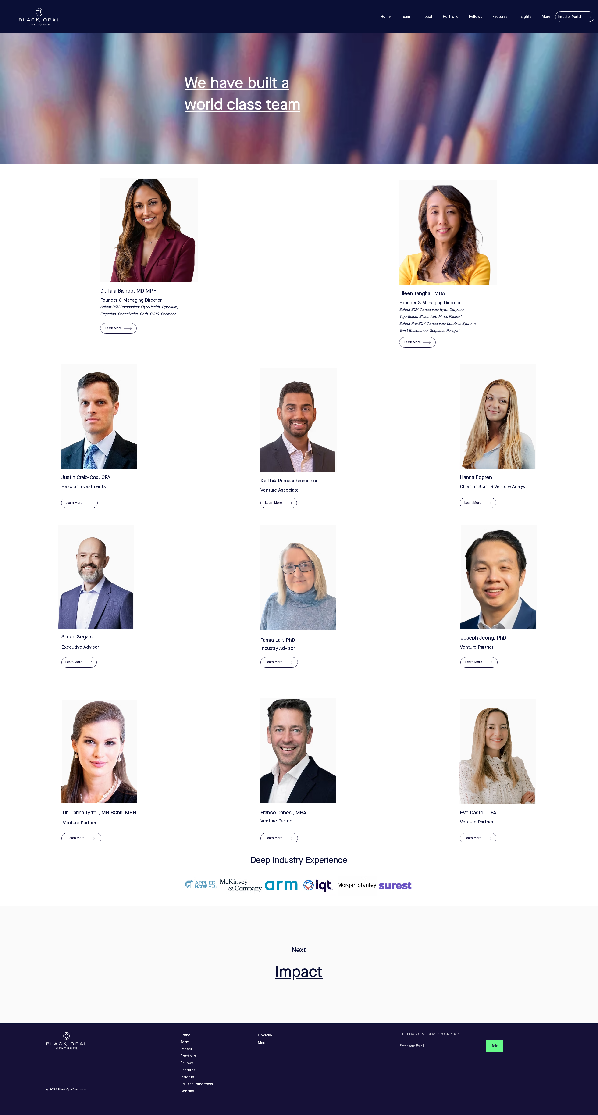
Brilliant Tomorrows (188, 1084)
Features (187, 1070)
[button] (118, 328)
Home (185, 1035)
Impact (299, 972)
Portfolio (188, 1056)
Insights (187, 1077)
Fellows (186, 1063)
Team (184, 1042)
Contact (187, 1091)
